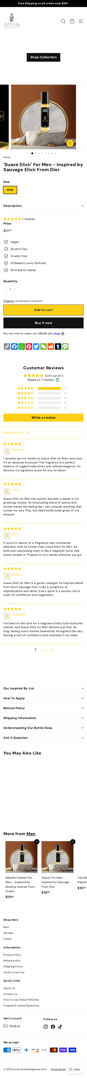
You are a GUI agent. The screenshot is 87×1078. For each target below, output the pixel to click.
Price (7, 224)
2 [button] (42, 650)
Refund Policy (14, 708)
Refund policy (12, 960)
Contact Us (10, 994)
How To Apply (14, 698)
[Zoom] (70, 143)
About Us (9, 988)
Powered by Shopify (63, 1069)
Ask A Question (15, 738)
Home (6, 157)
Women (8, 933)
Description (12, 206)
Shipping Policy (13, 966)
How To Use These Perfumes (21, 999)
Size (6, 182)
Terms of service (13, 972)
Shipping (8, 301)
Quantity (10, 281)
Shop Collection (43, 57)
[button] (12, 219)
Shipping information (19, 718)
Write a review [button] (44, 417)
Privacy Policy (12, 954)
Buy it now (43, 323)
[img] (12, 444)
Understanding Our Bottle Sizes (27, 728)
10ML (10, 190)
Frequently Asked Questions (21, 1005)
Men (31, 833)
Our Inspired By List (18, 688)
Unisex (7, 939)
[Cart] (72, 21)
